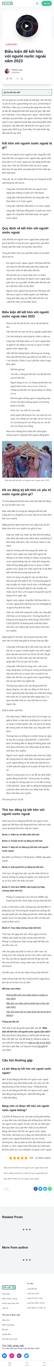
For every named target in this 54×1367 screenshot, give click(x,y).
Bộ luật (5, 1329)
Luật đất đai (32, 1289)
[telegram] (45, 1189)
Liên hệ (5, 1308)
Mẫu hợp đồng (8, 1325)
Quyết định (6, 1334)
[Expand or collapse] (48, 92)
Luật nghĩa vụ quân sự (36, 1308)
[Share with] (22, 78)
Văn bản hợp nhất (9, 1339)
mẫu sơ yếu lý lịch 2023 (39, 1043)
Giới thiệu (6, 1294)
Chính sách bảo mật (10, 1303)
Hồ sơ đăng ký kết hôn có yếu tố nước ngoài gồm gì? (26, 1173)
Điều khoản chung (9, 1299)
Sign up (47, 3)
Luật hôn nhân (11, 44)
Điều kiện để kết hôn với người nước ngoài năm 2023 (26, 1168)
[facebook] (36, 1189)
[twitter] (40, 1189)
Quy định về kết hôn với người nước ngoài (21, 1179)
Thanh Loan (17, 70)
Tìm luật (41, 1046)
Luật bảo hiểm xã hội (35, 1303)
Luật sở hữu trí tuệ (34, 1298)
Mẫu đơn (6, 1320)
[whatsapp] (50, 1189)
